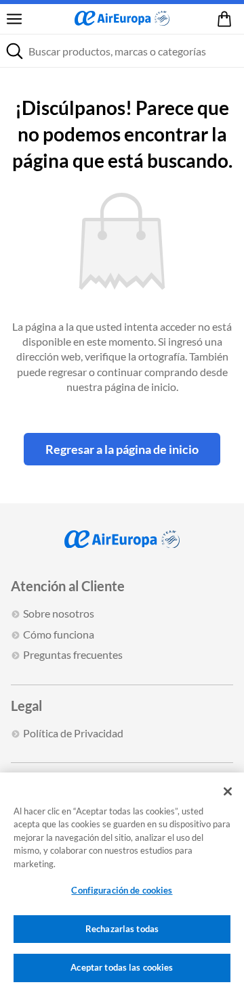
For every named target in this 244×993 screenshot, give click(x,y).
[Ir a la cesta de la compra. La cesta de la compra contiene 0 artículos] (227, 19)
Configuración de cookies (121, 890)
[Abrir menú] (14, 19)
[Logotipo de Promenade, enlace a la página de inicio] (122, 19)
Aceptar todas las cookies (121, 967)
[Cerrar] (228, 791)
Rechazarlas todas (122, 928)
